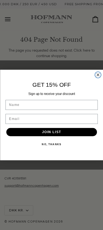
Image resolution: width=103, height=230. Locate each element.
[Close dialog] (98, 75)
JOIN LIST (51, 132)
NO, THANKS (51, 144)
